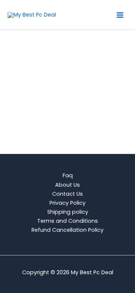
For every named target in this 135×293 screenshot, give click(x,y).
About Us (67, 185)
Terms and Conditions (67, 221)
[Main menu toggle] (120, 14)
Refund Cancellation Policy (68, 230)
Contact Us (67, 194)
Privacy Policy (68, 203)
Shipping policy (67, 212)
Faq (68, 175)
